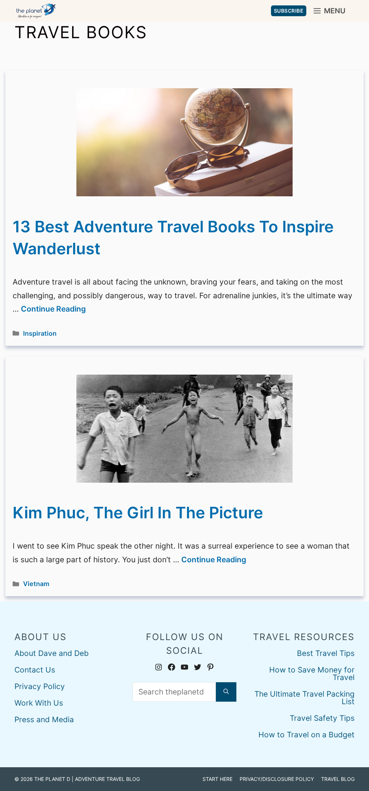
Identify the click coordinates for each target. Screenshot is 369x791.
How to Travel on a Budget (306, 734)
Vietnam (36, 583)
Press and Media (44, 719)
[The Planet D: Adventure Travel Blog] (35, 11)
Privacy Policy (39, 686)
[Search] (226, 692)
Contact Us (34, 669)
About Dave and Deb (51, 653)
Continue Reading (53, 308)
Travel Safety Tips (322, 718)
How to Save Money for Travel (312, 673)
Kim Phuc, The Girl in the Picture (138, 512)
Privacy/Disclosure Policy (277, 779)
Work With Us (38, 702)
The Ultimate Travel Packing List (304, 697)
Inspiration (40, 333)
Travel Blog (338, 779)
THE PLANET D (52, 779)
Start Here (217, 779)
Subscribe (289, 11)
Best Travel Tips (326, 653)
